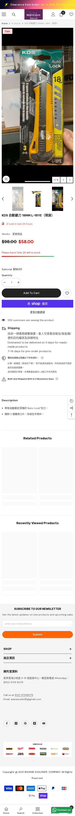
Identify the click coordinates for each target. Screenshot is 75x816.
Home (5, 23)
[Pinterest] (25, 723)
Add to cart (31, 293)
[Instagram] (16, 723)
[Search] (14, 14)
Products (16, 23)
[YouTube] (43, 723)
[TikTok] (34, 723)
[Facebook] (6, 723)
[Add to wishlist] (67, 293)
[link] (19, 497)
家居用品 (17, 234)
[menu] (4, 14)
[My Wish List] (71, 14)
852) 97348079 (24, 695)
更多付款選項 (37, 312)
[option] (37, 105)
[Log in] (53, 14)
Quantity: (7, 275)
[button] (63, 180)
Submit (37, 634)
